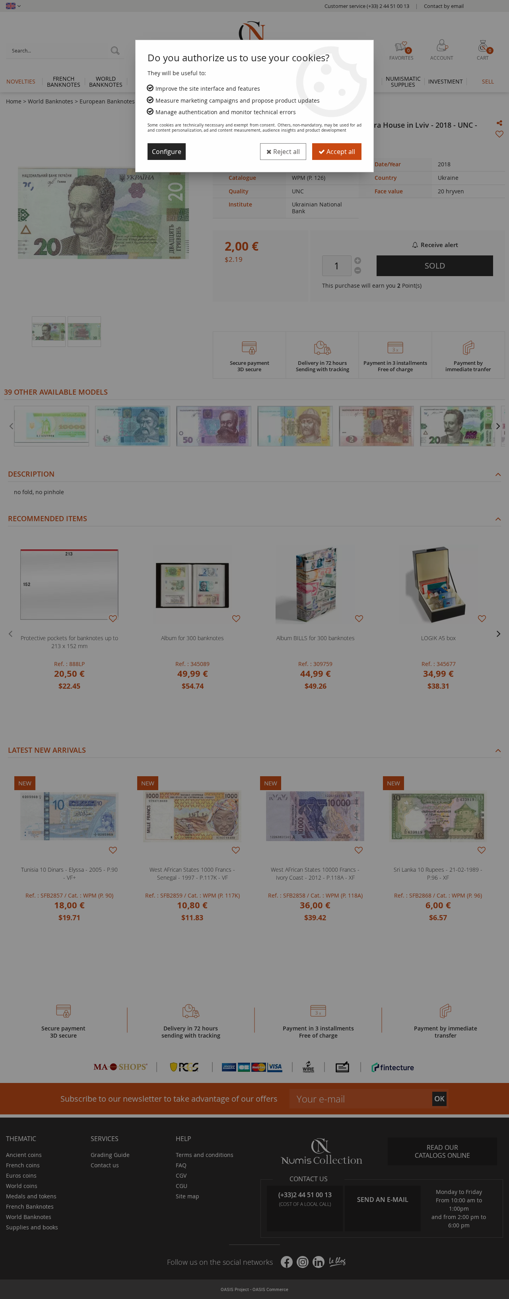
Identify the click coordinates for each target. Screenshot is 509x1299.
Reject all (286, 151)
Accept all (340, 151)
